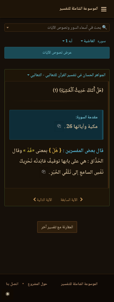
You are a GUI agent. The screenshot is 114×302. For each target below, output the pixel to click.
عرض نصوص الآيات (57, 52)
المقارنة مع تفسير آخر (57, 227)
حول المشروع (37, 284)
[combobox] (57, 27)
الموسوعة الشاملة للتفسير (79, 284)
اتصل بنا (12, 284)
